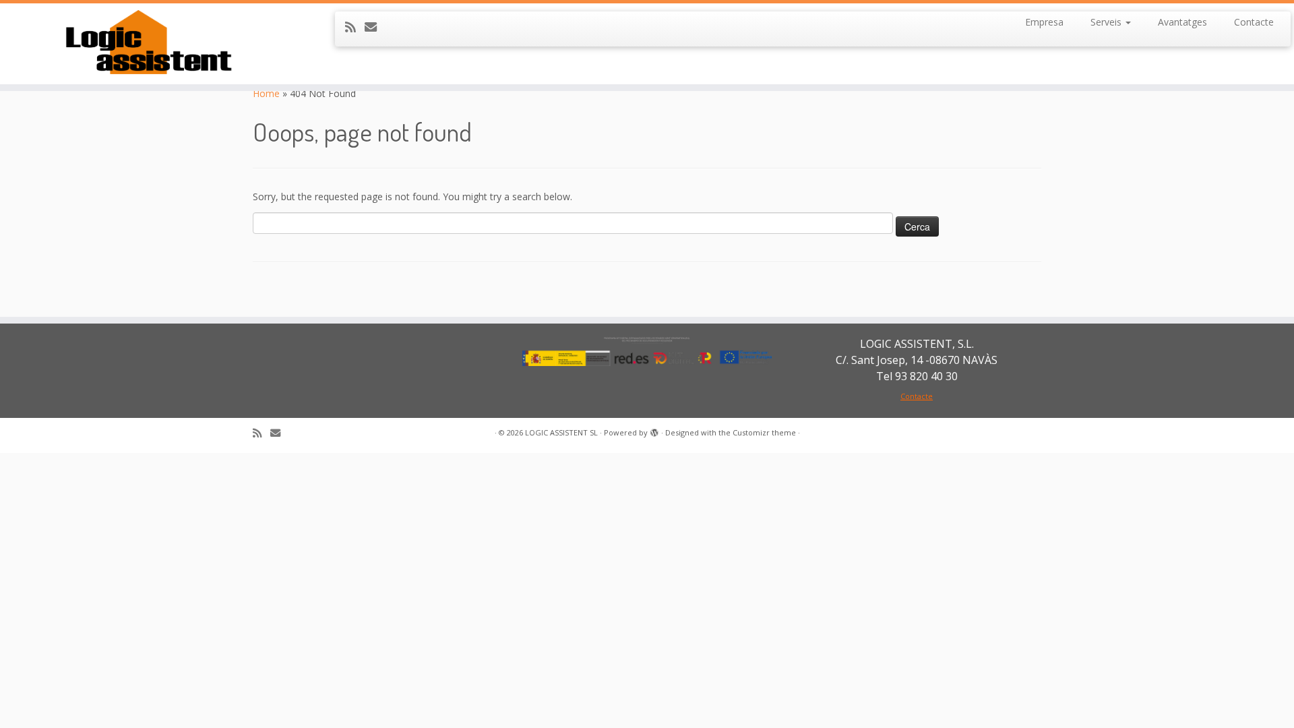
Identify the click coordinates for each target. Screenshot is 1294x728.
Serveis (1107, 22)
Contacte (1254, 22)
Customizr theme (764, 432)
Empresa (1044, 22)
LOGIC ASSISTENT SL (561, 432)
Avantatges (1182, 22)
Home (266, 93)
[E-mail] (375, 27)
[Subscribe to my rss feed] (355, 27)
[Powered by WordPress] (654, 430)
